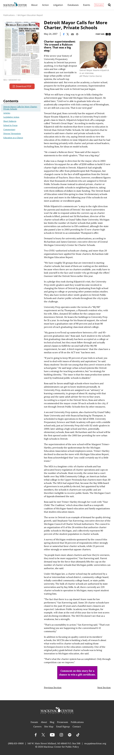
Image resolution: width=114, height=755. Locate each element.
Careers (37, 726)
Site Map (48, 726)
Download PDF (23, 86)
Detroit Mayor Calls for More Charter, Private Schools (20, 107)
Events (86, 5)
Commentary (9, 129)
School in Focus (10, 125)
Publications (9, 15)
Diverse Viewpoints (12, 133)
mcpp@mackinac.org (95, 743)
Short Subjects (9, 121)
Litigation (58, 5)
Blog (52, 722)
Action (45, 5)
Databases (73, 5)
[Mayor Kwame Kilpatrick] (95, 54)
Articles (6, 113)
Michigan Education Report (30, 15)
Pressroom (62, 722)
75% (107, 34)
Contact (77, 726)
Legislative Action (11, 117)
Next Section (104, 687)
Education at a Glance (13, 137)
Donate (99, 5)
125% (109, 34)
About (34, 5)
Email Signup (63, 726)
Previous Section (52, 687)
